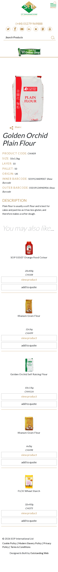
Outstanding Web (39, 553)
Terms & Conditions (20, 547)
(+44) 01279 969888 (29, 23)
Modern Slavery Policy (30, 543)
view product (29, 279)
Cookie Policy (9, 543)
